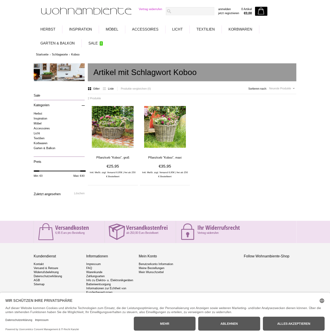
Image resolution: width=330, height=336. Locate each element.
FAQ (89, 268)
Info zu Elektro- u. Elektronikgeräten (109, 280)
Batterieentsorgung (98, 284)
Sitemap (39, 284)
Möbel (112, 29)
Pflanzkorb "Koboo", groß (112, 157)
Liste (111, 88)
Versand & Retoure (46, 268)
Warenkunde (94, 272)
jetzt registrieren (228, 13)
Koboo (75, 54)
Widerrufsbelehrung (46, 272)
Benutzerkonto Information (156, 264)
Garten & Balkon (57, 43)
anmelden (224, 9)
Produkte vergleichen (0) (136, 88)
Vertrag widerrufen (150, 9)
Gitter (96, 88)
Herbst (47, 29)
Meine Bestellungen (151, 268)
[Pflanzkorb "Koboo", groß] (112, 149)
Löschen (79, 193)
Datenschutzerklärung (48, 276)
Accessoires (145, 29)
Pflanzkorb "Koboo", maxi (165, 157)
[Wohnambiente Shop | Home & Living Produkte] (85, 11)
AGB (37, 280)
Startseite (42, 54)
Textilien (205, 29)
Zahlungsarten (95, 276)
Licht (177, 29)
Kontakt (39, 264)
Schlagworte (60, 54)
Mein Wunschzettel (151, 272)
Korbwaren (240, 29)
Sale (93, 43)
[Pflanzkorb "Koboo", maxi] (165, 149)
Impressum (93, 264)
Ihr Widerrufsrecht (218, 227)
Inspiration (80, 29)
